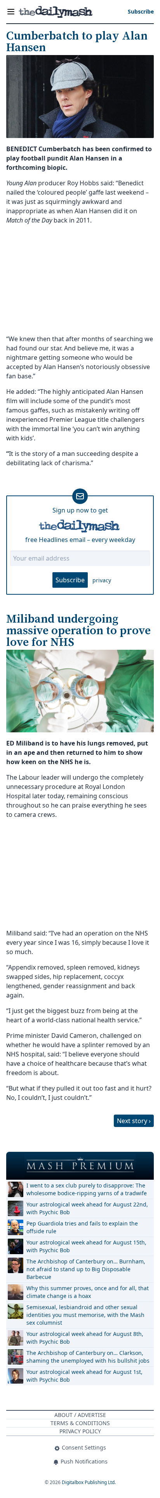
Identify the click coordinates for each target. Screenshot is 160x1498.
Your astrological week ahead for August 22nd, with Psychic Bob (87, 1208)
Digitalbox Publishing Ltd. (89, 1482)
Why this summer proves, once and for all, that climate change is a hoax (87, 1292)
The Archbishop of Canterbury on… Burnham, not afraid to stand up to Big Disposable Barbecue (85, 1269)
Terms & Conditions (80, 1423)
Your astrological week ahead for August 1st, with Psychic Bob (84, 1375)
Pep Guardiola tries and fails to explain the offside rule (82, 1227)
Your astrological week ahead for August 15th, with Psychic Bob (86, 1246)
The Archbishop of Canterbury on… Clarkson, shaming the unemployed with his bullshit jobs (88, 1356)
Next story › (134, 1121)
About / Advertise (80, 1415)
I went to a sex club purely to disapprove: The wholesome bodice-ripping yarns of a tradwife (86, 1189)
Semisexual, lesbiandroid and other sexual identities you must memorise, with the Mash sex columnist (85, 1314)
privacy (101, 580)
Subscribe (70, 580)
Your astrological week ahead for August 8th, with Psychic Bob (84, 1337)
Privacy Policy (80, 1431)
